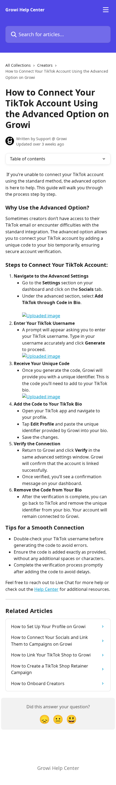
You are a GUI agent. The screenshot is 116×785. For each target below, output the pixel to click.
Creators (45, 65)
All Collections (18, 65)
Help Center (46, 589)
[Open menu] (106, 9)
